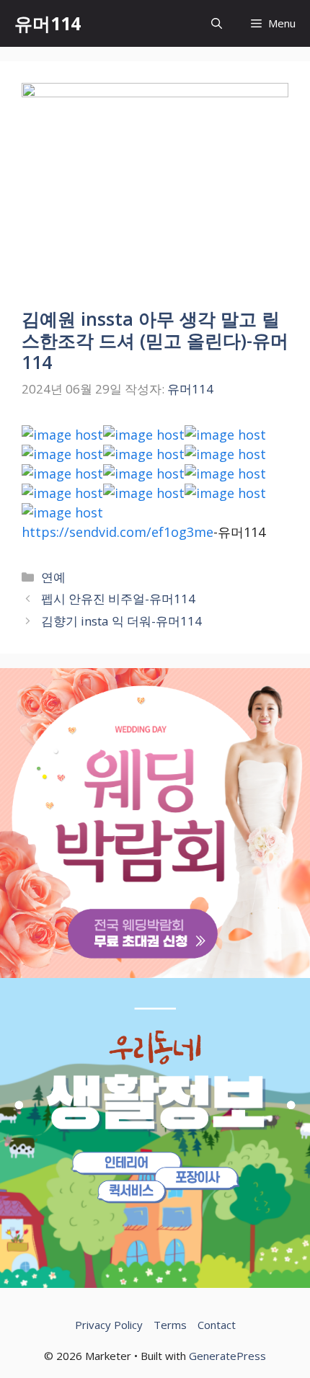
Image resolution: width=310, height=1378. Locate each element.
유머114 (47, 23)
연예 (53, 577)
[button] (216, 23)
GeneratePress (227, 1355)
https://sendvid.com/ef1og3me (117, 532)
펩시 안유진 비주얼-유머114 (118, 598)
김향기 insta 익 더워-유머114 (121, 621)
